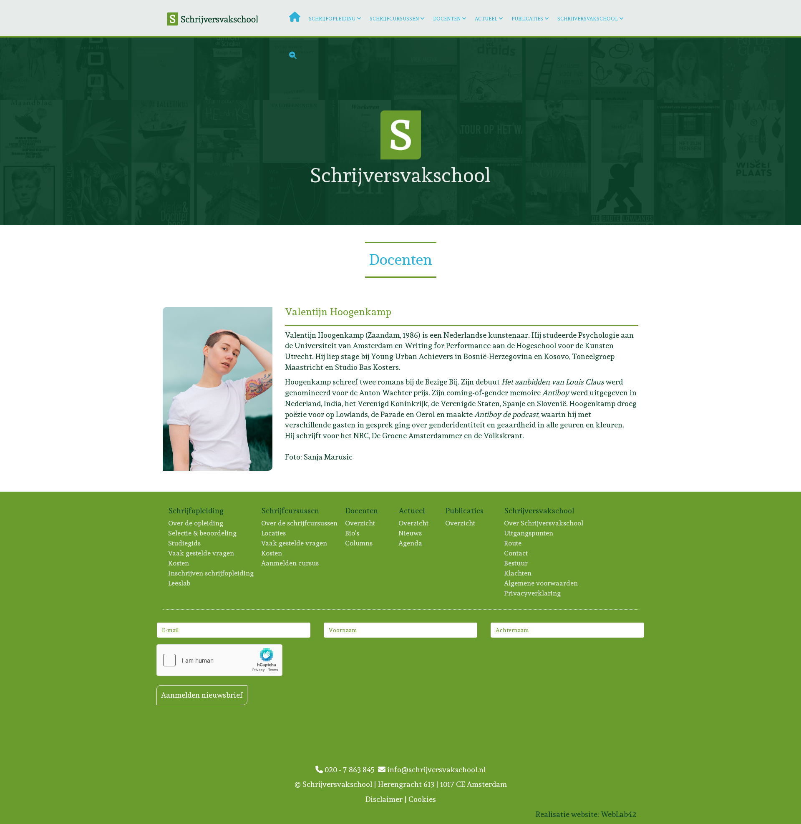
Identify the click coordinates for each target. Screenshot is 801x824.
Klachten (518, 573)
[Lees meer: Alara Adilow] (98, 194)
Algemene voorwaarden (541, 583)
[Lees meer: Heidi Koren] (295, 194)
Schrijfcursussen (394, 19)
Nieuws (410, 533)
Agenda (410, 543)
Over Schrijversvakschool (544, 523)
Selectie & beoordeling (203, 533)
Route (513, 543)
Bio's (352, 533)
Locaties (274, 533)
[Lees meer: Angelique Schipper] (229, 131)
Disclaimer (384, 799)
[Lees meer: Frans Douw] (690, 131)
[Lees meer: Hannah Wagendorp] (164, 194)
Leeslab (179, 583)
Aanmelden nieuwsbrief (202, 695)
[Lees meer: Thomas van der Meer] (755, 69)
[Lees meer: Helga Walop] (98, 131)
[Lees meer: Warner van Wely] (361, 194)
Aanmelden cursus (290, 563)
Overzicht (360, 523)
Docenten (447, 19)
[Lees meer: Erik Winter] (624, 194)
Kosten (179, 563)
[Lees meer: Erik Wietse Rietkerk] (32, 131)
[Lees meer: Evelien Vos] (755, 131)
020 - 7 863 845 (350, 769)
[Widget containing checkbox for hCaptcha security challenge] (219, 660)
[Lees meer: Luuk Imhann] (558, 131)
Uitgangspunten (529, 533)
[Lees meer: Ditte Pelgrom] (295, 131)
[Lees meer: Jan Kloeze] (624, 131)
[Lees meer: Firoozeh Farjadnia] (427, 194)
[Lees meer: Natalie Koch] (32, 69)
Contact (516, 553)
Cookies (422, 799)
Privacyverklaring (533, 593)
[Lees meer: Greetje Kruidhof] (755, 194)
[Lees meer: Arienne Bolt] (164, 131)
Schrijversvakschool (587, 19)
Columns (359, 543)
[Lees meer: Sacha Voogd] (558, 194)
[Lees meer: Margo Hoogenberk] (690, 69)
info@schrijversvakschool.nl (435, 769)
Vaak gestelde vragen (201, 553)
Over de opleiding (196, 523)
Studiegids (185, 543)
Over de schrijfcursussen (300, 523)
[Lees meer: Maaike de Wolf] (32, 194)
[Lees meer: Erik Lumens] (492, 131)
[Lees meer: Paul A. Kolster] (229, 194)
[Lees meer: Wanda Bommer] (98, 69)
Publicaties (527, 19)
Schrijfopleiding (332, 19)
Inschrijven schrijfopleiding (211, 573)
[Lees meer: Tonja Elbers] (690, 194)
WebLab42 (618, 814)
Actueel (486, 19)
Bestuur (516, 563)
